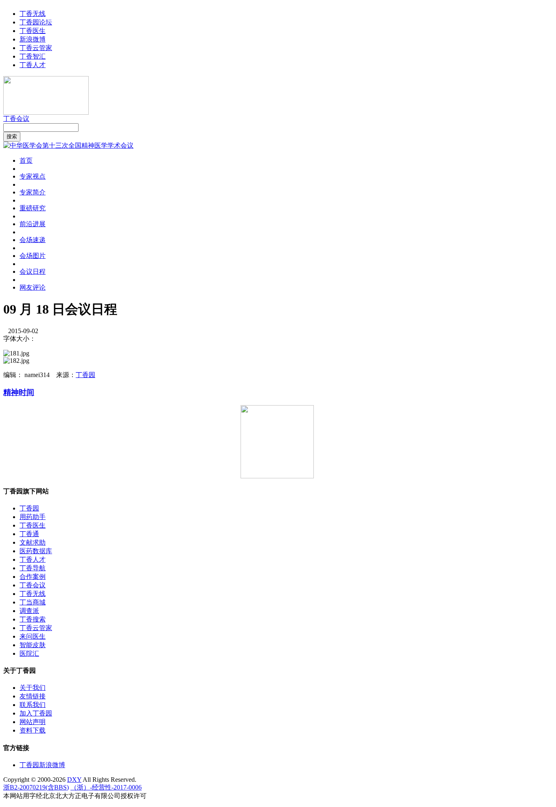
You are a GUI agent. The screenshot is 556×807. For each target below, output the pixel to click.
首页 (26, 160)
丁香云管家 (36, 47)
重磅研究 (33, 208)
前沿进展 (33, 223)
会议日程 (33, 271)
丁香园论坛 (36, 22)
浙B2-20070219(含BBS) (36, 787)
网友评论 (33, 287)
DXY (74, 779)
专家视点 (33, 176)
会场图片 (33, 255)
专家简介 (33, 192)
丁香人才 (33, 64)
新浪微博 (33, 39)
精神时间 (18, 392)
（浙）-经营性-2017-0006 (106, 787)
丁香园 (85, 374)
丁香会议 (16, 118)
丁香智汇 (33, 56)
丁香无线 (33, 13)
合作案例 (33, 576)
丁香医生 (33, 30)
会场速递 (33, 239)
